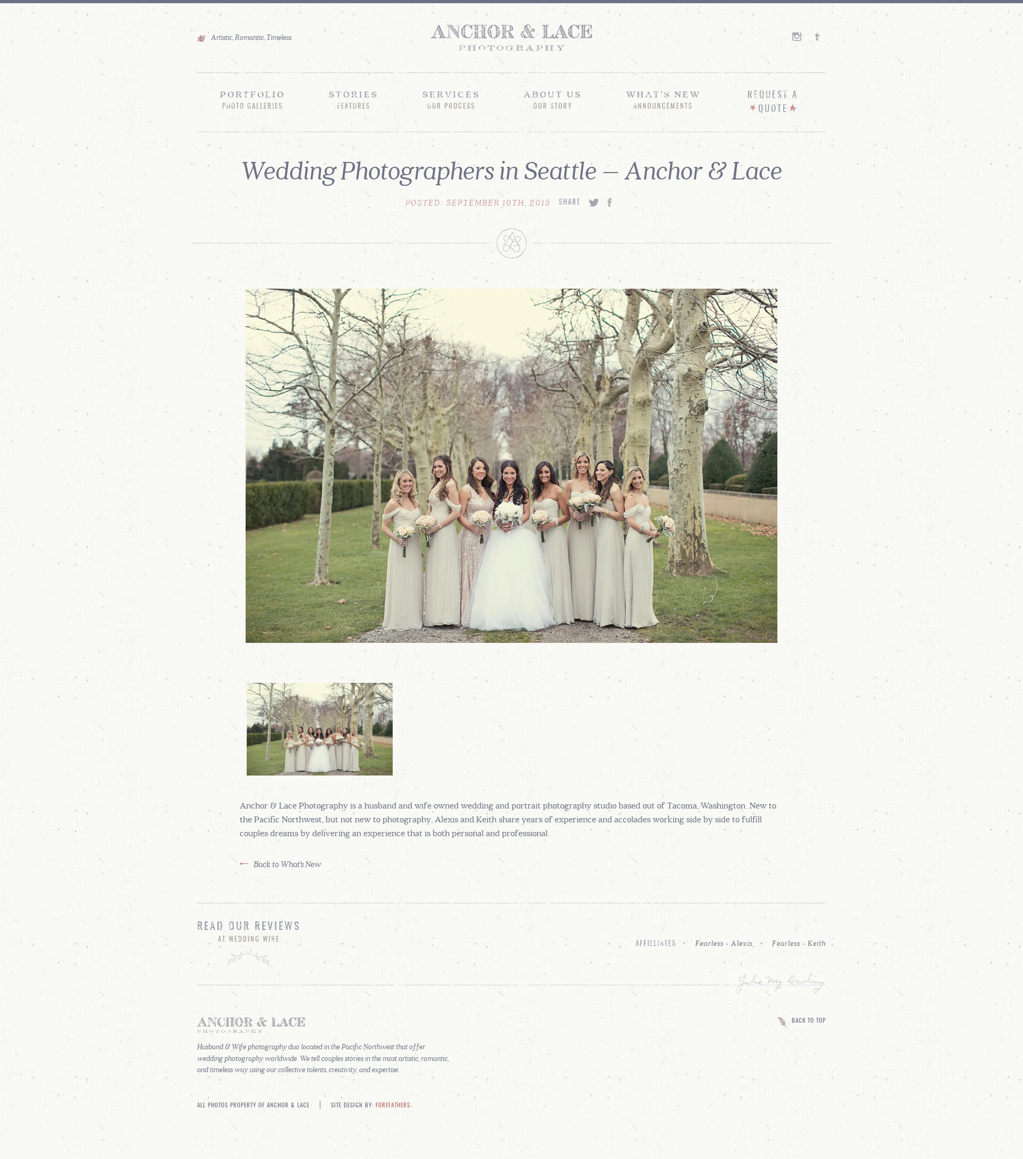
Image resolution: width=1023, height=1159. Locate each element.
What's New (663, 99)
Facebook (820, 36)
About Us (553, 99)
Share (570, 202)
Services (451, 99)
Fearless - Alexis (723, 943)
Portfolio (252, 99)
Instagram (797, 36)
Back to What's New (287, 864)
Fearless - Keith (799, 943)
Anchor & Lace (511, 38)
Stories (353, 99)
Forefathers (393, 1105)
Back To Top (809, 1021)
